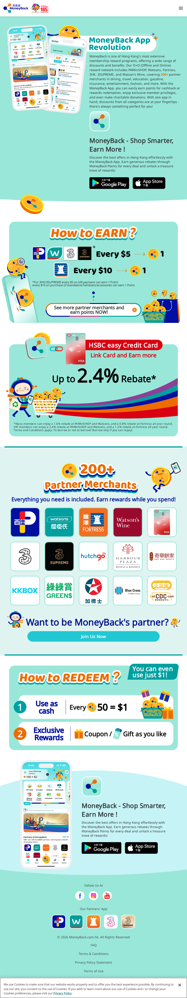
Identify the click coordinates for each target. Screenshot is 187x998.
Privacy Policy (62, 993)
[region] (93, 988)
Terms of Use (94, 971)
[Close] (180, 985)
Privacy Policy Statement (93, 962)
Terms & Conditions (94, 954)
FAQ (94, 945)
